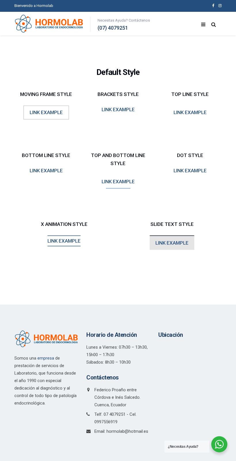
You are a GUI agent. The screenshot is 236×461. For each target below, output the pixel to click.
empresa (45, 358)
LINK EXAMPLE (46, 112)
